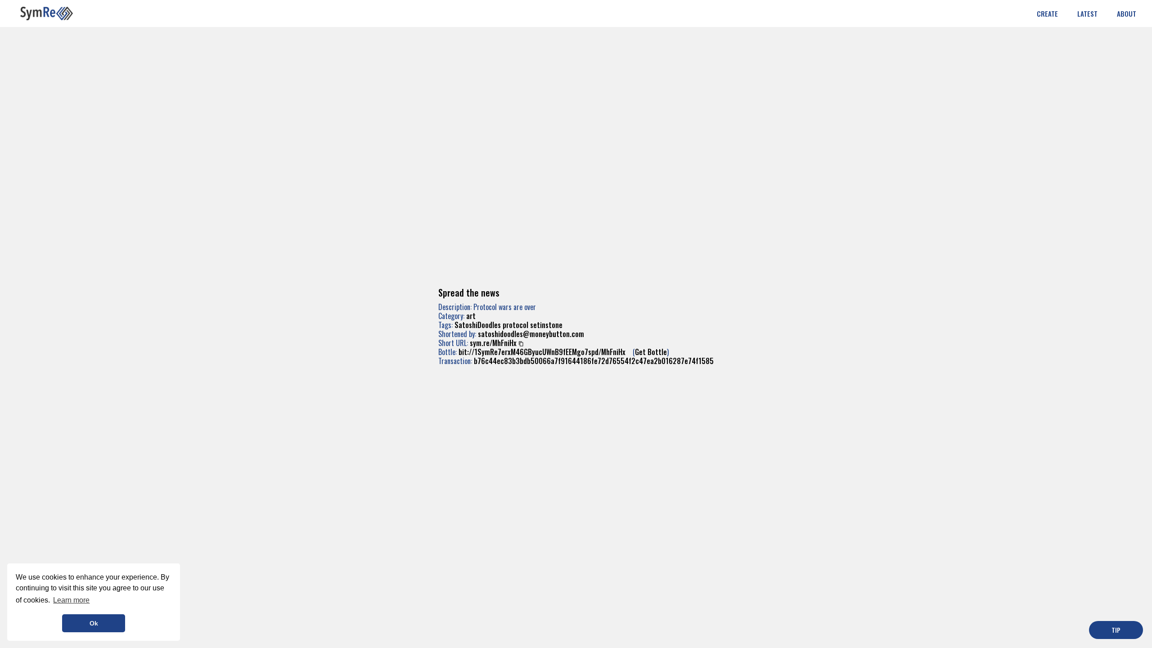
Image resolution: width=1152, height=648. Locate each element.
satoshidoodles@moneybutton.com (531, 333)
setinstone (546, 325)
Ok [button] (94, 623)
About (1126, 13)
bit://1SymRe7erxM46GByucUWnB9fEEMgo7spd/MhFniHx (542, 351)
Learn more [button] (71, 600)
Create (1047, 13)
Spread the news (469, 292)
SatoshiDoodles (477, 325)
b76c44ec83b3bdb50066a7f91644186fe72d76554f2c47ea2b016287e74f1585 (594, 361)
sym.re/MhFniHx (493, 343)
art (471, 315)
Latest (1087, 13)
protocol (515, 325)
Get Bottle (651, 351)
